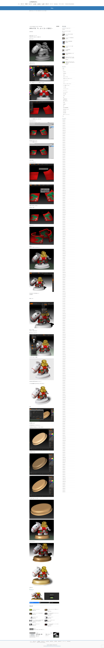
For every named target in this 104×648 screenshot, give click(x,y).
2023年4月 (64, 183)
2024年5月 (64, 161)
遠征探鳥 (64, 104)
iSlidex (63, 68)
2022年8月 (64, 197)
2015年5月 (64, 346)
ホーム (31, 641)
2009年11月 (64, 459)
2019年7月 (64, 260)
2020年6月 (64, 241)
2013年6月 (64, 385)
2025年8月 (64, 135)
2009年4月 (64, 471)
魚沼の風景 (64, 112)
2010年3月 (64, 452)
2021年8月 (64, 217)
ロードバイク (65, 90)
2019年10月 (64, 255)
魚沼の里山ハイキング (66, 109)
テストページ (64, 641)
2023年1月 (64, 188)
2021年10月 (64, 214)
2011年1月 (64, 435)
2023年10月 (64, 173)
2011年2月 (64, 433)
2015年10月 (64, 337)
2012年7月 (64, 404)
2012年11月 (64, 397)
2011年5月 (64, 428)
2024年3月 (64, 164)
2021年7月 (64, 219)
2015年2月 (64, 351)
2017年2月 (64, 310)
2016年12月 (64, 313)
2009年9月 (64, 462)
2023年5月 (64, 181)
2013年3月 (64, 390)
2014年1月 (64, 373)
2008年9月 (64, 483)
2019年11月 (64, 253)
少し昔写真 (55, 641)
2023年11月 (64, 171)
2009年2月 (64, 474)
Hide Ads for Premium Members (41, 642)
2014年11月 (64, 356)
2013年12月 (64, 375)
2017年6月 (64, 303)
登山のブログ (43, 641)
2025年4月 (64, 142)
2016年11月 (64, 315)
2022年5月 (64, 202)
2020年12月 (64, 231)
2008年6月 (64, 488)
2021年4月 (64, 224)
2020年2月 (64, 248)
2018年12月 (64, 272)
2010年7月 (64, 445)
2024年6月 (64, 159)
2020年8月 (64, 238)
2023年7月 (64, 178)
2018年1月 (64, 291)
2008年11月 (64, 479)
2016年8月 (64, 320)
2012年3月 (64, 411)
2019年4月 (64, 265)
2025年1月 (64, 147)
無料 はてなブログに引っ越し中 (66, 31)
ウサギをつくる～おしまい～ (36, 609)
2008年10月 (64, 481)
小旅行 (64, 95)
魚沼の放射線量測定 (65, 107)
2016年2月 (64, 330)
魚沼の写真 (51, 641)
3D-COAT (64, 71)
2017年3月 (64, 308)
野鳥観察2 (39, 641)
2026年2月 (64, 125)
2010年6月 (64, 447)
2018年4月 (64, 286)
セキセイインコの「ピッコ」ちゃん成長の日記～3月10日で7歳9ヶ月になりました (70, 62)
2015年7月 (64, 342)
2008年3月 (64, 491)
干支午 (38, 629)
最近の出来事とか (65, 100)
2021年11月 (64, 212)
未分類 (64, 102)
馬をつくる (43, 629)
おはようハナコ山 (65, 76)
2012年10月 (64, 399)
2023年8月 (64, 176)
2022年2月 (64, 207)
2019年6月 (64, 262)
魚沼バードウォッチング (66, 114)
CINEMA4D (64, 73)
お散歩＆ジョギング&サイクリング (67, 78)
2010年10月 (64, 440)
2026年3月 (64, 123)
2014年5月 (64, 366)
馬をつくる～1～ (48, 634)
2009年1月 (64, 476)
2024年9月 (64, 154)
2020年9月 (64, 236)
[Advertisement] (52, 17)
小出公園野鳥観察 (68, 49)
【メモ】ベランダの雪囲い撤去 (69, 37)
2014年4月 (64, 368)
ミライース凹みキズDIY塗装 (69, 34)
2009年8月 (64, 464)
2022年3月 (64, 205)
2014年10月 (64, 358)
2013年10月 (64, 378)
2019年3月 (64, 267)
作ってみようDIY (65, 92)
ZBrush (58, 26)
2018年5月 (64, 284)
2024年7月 (64, 157)
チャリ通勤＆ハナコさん (66, 85)
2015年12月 (64, 334)
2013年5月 (64, 387)
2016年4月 (64, 327)
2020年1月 (64, 250)
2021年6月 (64, 221)
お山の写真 (47, 641)
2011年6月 (64, 426)
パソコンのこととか (65, 88)
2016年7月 (64, 322)
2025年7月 (64, 137)
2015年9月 (64, 339)
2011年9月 (64, 421)
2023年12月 (64, 169)
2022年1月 (64, 209)
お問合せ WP (59, 641)
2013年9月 (64, 380)
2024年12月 (64, 149)
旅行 (63, 97)
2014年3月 (64, 370)
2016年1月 (64, 332)
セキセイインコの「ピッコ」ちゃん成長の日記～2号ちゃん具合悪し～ (70, 58)
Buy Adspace (68, 641)
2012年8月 (64, 402)
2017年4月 (64, 306)
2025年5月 (64, 140)
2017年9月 (64, 298)
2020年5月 (64, 243)
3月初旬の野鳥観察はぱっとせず (70, 53)
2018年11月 (64, 274)
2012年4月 (64, 409)
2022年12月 (64, 190)
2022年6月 (64, 200)
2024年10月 (64, 152)
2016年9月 (64, 318)
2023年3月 (64, 185)
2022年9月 (64, 195)
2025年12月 (64, 128)
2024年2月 (64, 166)
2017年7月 (64, 301)
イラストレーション (65, 80)
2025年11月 (64, 130)
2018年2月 (64, 289)
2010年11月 (64, 438)
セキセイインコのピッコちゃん (67, 83)
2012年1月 (64, 414)
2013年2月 (64, 392)
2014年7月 (64, 363)
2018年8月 (64, 279)
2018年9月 (64, 277)
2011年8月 (64, 423)
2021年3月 (64, 226)
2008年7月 (64, 486)
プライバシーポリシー (33, 642)
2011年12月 (64, 416)
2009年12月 (64, 457)
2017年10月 (64, 296)
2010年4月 (64, 450)
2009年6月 (64, 467)
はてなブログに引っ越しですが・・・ (67, 28)
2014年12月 (64, 354)
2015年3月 (64, 349)
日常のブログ (34, 641)
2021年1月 (64, 229)
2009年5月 (64, 469)
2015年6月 (64, 344)
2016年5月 (64, 325)
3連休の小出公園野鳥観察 (69, 41)
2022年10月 (64, 193)
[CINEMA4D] (56, 634)
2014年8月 (64, 361)
